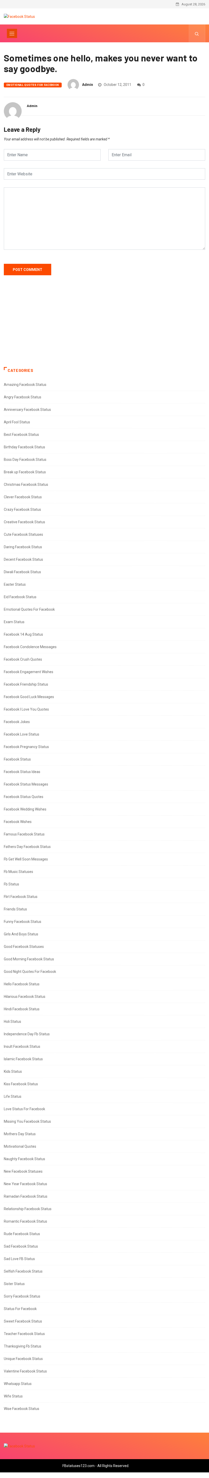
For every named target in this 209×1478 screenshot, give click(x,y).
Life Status (12, 1096)
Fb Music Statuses (18, 872)
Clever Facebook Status (23, 497)
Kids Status (13, 1071)
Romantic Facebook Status (25, 1221)
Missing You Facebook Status (27, 1121)
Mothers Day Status (20, 1134)
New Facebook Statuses (23, 1171)
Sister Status (14, 1284)
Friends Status (15, 909)
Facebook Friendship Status (26, 684)
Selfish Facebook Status (23, 1271)
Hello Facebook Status (22, 984)
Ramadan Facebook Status (25, 1196)
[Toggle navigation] (12, 33)
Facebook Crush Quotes (23, 659)
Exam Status (14, 622)
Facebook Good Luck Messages (29, 697)
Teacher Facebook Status (24, 1334)
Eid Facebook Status (20, 597)
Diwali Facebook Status (22, 572)
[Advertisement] (104, 326)
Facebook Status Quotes (23, 797)
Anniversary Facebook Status (27, 410)
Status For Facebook (20, 1309)
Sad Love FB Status (19, 1259)
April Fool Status (17, 422)
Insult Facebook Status (22, 1046)
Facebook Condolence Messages (30, 647)
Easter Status (15, 584)
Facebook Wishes (18, 822)
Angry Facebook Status (22, 397)
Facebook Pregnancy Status (26, 747)
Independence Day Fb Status (27, 1034)
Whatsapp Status (18, 1384)
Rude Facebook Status (22, 1234)
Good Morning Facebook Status (29, 959)
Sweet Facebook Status (23, 1321)
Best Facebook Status (21, 435)
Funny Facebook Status (22, 922)
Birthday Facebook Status (24, 447)
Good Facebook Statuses (24, 947)
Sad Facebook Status (21, 1246)
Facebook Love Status (21, 734)
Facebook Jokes (17, 722)
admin (87, 85)
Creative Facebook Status (24, 522)
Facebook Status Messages (26, 784)
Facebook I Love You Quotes (26, 709)
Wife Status (13, 1396)
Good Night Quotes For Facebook (30, 972)
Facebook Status (17, 759)
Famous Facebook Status (24, 834)
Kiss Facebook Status (21, 1084)
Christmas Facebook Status (26, 484)
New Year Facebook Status (25, 1184)
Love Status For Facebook (24, 1109)
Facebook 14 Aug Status (23, 634)
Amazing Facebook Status (25, 385)
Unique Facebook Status (23, 1359)
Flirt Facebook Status (20, 897)
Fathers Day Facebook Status (27, 847)
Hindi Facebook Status (22, 1009)
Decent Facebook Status (23, 559)
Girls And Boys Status (21, 934)
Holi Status (12, 1021)
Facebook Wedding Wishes (25, 809)
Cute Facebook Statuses (23, 534)
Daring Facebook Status (23, 547)
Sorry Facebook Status (22, 1296)
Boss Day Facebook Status (25, 459)
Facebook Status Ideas (22, 772)
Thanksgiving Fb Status (22, 1346)
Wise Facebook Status (21, 1409)
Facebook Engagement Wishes (28, 672)
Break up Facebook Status (25, 472)
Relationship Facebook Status (27, 1209)
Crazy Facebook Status (22, 509)
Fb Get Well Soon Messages (26, 859)
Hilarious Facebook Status (24, 997)
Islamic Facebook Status (23, 1059)
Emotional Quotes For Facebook (32, 85)
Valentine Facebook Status (25, 1371)
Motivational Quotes (20, 1146)
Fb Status (11, 884)
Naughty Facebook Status (24, 1159)
